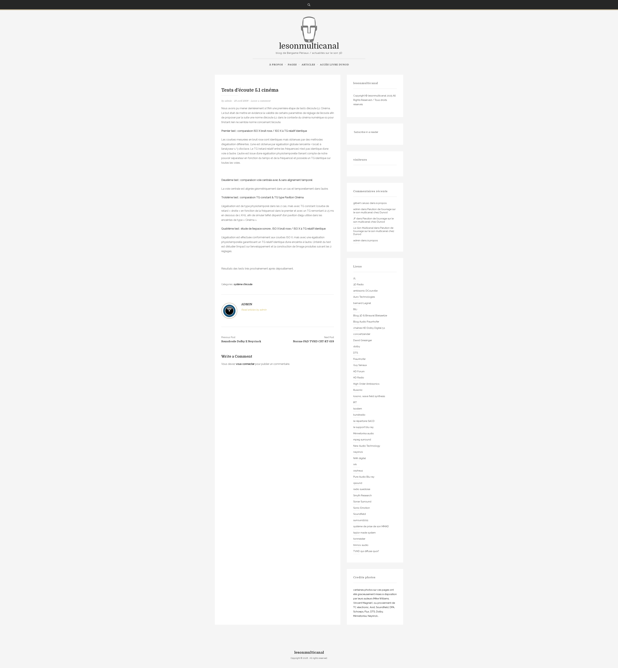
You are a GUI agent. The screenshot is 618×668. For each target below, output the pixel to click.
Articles (308, 64)
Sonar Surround (362, 501)
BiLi (355, 309)
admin (228, 101)
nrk (355, 464)
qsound (357, 483)
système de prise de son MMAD (371, 526)
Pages (292, 64)
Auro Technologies (364, 296)
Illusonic (358, 390)
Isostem (357, 408)
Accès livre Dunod (334, 64)
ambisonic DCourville (365, 290)
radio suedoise (361, 489)
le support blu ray (363, 427)
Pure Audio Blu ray (363, 476)
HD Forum (359, 371)
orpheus (358, 470)
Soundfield (359, 514)
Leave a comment (260, 101)
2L (354, 278)
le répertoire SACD (364, 421)
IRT (355, 402)
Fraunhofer (359, 359)
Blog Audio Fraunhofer (366, 321)
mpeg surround (362, 439)
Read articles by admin (254, 309)
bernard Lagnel (362, 303)
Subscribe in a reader (366, 132)
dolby (356, 346)
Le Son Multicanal (363, 227)
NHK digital (359, 458)
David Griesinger (362, 340)
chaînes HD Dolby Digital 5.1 (369, 328)
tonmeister (359, 538)
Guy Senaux (360, 365)
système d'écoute (243, 284)
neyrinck (358, 452)
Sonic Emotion (361, 507)
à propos (276, 64)
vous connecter (245, 363)
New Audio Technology (366, 445)
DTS (355, 352)
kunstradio (359, 414)
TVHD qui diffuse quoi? (366, 551)
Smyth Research (362, 495)
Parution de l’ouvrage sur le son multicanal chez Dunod (374, 211)
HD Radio (358, 377)
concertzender (361, 334)
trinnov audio (360, 545)
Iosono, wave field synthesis (369, 396)
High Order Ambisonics (366, 383)
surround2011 (360, 520)
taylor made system (364, 532)
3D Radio (358, 284)
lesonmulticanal (309, 46)
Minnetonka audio (363, 433)
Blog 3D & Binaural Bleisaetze (370, 315)
